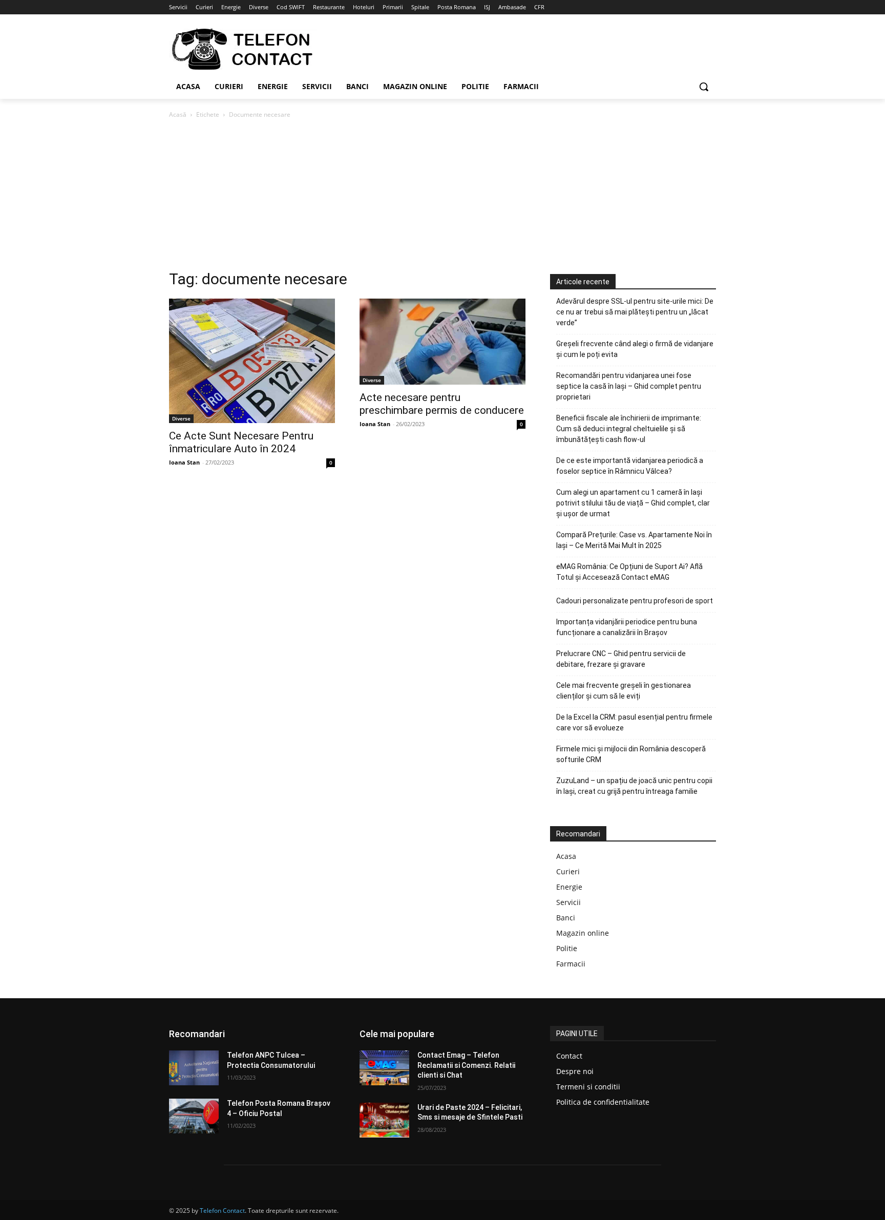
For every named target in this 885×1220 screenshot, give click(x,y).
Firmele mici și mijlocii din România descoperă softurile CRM (631, 754)
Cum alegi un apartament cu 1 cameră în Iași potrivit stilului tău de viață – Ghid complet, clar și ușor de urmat (633, 503)
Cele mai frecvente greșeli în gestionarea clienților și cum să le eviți (623, 690)
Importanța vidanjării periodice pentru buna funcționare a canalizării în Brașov (626, 627)
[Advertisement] (442, 197)
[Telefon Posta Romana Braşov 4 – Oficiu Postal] (194, 1116)
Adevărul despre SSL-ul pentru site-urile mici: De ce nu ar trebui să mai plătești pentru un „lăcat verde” (634, 312)
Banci (565, 917)
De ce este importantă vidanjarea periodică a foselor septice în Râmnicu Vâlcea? (629, 465)
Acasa (566, 856)
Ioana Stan (184, 462)
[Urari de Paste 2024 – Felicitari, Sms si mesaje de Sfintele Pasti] (384, 1120)
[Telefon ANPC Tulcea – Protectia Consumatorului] (194, 1067)
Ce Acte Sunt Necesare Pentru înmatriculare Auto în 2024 (241, 442)
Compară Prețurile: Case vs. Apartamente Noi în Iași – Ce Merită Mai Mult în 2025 (634, 540)
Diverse (181, 418)
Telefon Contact (222, 1210)
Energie (569, 887)
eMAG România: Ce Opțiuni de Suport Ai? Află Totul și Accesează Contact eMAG (629, 571)
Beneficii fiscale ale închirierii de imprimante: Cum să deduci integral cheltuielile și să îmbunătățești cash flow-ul (628, 429)
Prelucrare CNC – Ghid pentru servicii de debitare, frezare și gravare (621, 658)
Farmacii (570, 964)
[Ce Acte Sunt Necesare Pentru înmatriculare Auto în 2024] (252, 361)
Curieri (568, 871)
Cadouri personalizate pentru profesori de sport (634, 601)
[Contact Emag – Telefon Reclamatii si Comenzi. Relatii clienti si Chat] (384, 1067)
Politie (566, 948)
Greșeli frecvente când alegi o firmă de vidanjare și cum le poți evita (634, 349)
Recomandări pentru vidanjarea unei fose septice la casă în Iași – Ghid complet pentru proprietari (628, 386)
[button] (703, 86)
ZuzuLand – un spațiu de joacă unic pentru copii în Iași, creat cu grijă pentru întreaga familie (634, 785)
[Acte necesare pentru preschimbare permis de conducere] (442, 342)
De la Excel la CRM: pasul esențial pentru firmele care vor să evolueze (634, 722)
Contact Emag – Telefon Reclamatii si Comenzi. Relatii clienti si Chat (466, 1065)
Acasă (177, 114)
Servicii (568, 902)
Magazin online (582, 933)
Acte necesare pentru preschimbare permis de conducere (442, 403)
